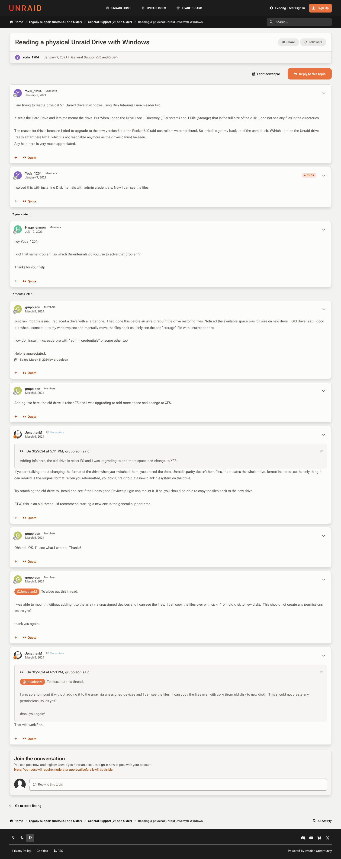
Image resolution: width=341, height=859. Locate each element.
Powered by (310, 851)
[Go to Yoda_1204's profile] (17, 57)
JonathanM (33, 432)
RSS (60, 851)
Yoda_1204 (31, 57)
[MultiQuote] (15, 157)
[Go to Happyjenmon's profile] (18, 229)
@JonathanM (27, 591)
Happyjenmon (35, 227)
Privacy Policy (21, 851)
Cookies (42, 851)
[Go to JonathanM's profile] (18, 434)
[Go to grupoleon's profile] (18, 309)
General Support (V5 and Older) (94, 57)
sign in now (107, 765)
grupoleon (32, 307)
